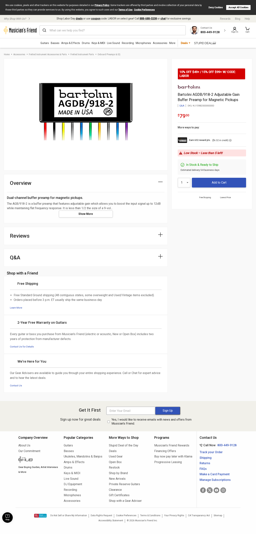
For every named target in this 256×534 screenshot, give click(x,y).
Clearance (115, 490)
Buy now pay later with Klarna (173, 456)
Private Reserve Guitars (124, 484)
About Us (24, 445)
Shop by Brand (118, 473)
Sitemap (218, 515)
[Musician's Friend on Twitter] (209, 490)
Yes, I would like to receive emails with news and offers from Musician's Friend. (152, 421)
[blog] (38, 460)
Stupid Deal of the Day (123, 445)
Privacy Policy (102, 5)
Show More (86, 213)
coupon (95, 18)
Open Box (115, 462)
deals (79, 18)
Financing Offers (165, 451)
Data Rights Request (101, 515)
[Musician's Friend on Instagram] (223, 490)
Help (247, 18)
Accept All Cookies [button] (238, 7)
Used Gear (116, 456)
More (172, 43)
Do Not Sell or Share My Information (68, 515)
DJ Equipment (73, 484)
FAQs (203, 469)
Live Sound (113, 43)
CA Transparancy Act (199, 515)
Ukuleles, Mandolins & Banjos (83, 456)
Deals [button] (184, 43)
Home (7, 54)
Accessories (160, 43)
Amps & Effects (70, 43)
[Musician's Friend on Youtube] (216, 490)
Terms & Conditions (150, 515)
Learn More (16, 307)
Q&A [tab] (15, 257)
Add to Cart (219, 182)
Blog (237, 18)
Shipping (206, 458)
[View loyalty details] (230, 141)
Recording (128, 43)
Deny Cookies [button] (216, 7)
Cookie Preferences (144, 9)
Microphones (143, 43)
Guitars (44, 43)
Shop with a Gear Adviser (125, 501)
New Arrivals (117, 478)
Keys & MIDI (98, 43)
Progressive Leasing (168, 462)
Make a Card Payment (215, 474)
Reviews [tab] (20, 236)
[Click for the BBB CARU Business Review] (40, 516)
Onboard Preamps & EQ (109, 54)
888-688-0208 (148, 18)
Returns (205, 463)
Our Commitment (29, 451)
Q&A (181, 105)
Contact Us (16, 385)
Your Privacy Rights (174, 515)
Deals (113, 451)
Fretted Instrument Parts (82, 54)
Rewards (225, 18)
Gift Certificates (119, 495)
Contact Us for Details (22, 346)
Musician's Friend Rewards (171, 445)
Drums (86, 43)
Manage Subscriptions (215, 480)
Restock (114, 467)
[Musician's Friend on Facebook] (203, 490)
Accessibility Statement (110, 520)
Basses (55, 43)
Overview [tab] (20, 183)
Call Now (217, 445)
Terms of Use (125, 9)
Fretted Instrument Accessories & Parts (48, 54)
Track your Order (211, 452)
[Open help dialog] (7, 517)
